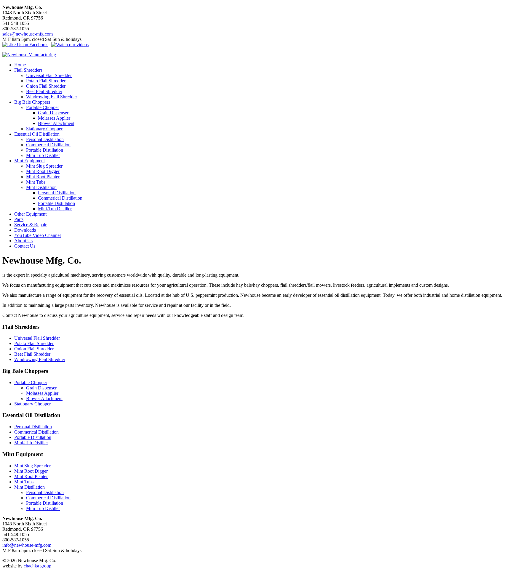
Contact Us (24, 245)
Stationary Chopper (44, 128)
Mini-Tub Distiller (43, 155)
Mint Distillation (41, 187)
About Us (23, 240)
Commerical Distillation (48, 144)
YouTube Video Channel (37, 235)
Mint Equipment (29, 160)
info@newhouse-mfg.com (26, 545)
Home (20, 64)
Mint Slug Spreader (44, 166)
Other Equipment (30, 213)
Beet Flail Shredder (44, 91)
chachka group (37, 565)
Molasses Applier (54, 118)
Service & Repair (30, 224)
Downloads (25, 229)
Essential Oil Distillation (37, 134)
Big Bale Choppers (32, 102)
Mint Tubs (35, 182)
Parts (18, 219)
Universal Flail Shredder (49, 75)
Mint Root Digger (43, 171)
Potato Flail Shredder (45, 80)
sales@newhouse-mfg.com (27, 33)
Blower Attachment (56, 123)
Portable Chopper (42, 107)
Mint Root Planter (43, 176)
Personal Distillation (45, 139)
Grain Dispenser (53, 112)
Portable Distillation (44, 150)
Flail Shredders (28, 70)
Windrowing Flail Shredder (51, 96)
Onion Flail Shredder (45, 86)
